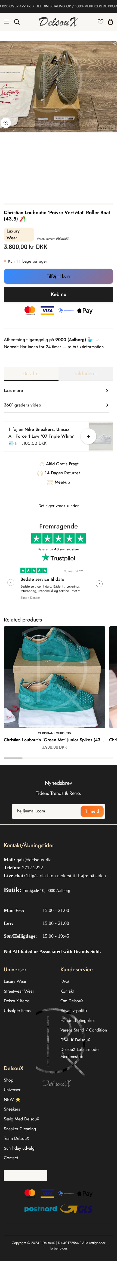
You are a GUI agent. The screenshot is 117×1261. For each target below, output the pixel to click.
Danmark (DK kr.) (23, 1175)
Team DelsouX (16, 1138)
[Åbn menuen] (5, 22)
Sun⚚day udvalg (19, 1148)
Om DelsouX (72, 1001)
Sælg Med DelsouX (21, 1119)
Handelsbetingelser (77, 1020)
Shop (8, 1080)
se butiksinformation (85, 347)
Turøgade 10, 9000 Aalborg (46, 890)
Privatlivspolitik (73, 1010)
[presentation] (10, 582)
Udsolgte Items (17, 1010)
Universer (12, 1089)
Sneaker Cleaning (20, 1129)
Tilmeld (92, 811)
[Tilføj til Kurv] (88, 436)
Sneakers (12, 1109)
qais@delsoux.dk (34, 859)
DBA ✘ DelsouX (75, 1040)
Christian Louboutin (54, 733)
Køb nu (58, 294)
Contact (11, 1158)
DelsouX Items (16, 1001)
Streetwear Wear (19, 991)
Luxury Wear (15, 981)
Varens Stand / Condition (83, 1030)
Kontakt (67, 991)
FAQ (64, 981)
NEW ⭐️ (12, 1099)
